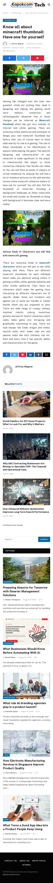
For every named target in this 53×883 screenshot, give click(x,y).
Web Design (9, 697)
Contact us (11, 861)
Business (8, 582)
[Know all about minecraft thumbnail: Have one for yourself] (26, 79)
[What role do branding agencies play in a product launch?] (26, 686)
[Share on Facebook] (9, 58)
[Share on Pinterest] (37, 58)
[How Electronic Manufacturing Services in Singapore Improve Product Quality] (26, 743)
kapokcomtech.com (11, 874)
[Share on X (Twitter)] (23, 58)
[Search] (48, 4)
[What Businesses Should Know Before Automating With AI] (26, 631)
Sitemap (26, 865)
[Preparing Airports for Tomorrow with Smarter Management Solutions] (26, 570)
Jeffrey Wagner (17, 44)
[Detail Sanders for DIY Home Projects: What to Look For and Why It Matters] (26, 404)
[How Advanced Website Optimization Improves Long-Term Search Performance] (26, 492)
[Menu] (4, 4)
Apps (6, 820)
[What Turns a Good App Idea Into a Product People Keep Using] (26, 808)
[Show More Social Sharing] (47, 58)
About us (24, 861)
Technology (10, 20)
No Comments (35, 48)
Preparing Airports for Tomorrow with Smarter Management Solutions (25, 591)
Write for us (39, 861)
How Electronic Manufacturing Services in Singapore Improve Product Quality (24, 764)
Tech (6, 755)
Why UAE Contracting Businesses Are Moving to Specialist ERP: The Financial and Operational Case (24, 466)
